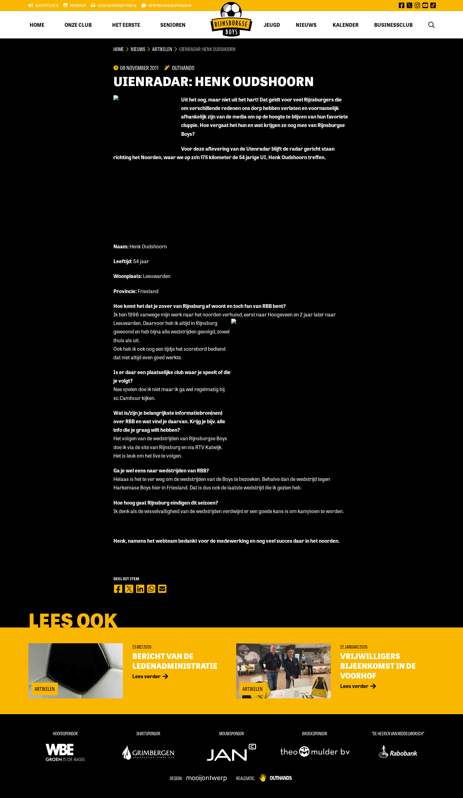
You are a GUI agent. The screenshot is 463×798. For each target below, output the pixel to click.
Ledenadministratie (117, 5)
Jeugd (272, 24)
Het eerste (126, 24)
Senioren (173, 24)
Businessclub (393, 24)
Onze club (78, 24)
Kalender (345, 24)
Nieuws (306, 24)
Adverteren (46, 5)
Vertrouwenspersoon (169, 5)
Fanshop (78, 5)
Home (37, 24)
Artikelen (162, 49)
